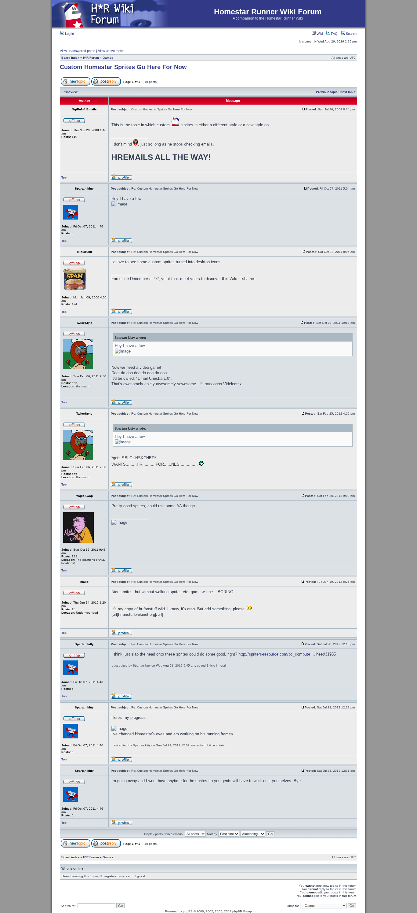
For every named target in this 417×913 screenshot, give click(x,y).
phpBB (188, 911)
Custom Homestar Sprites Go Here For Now (123, 67)
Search (351, 33)
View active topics (111, 51)
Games (108, 57)
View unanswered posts (77, 51)
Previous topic (327, 92)
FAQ (334, 33)
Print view (70, 92)
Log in (69, 33)
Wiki (319, 33)
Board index (70, 57)
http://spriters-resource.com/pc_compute (274, 654)
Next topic (347, 92)
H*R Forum (91, 57)
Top (64, 177)
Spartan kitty (141, 665)
